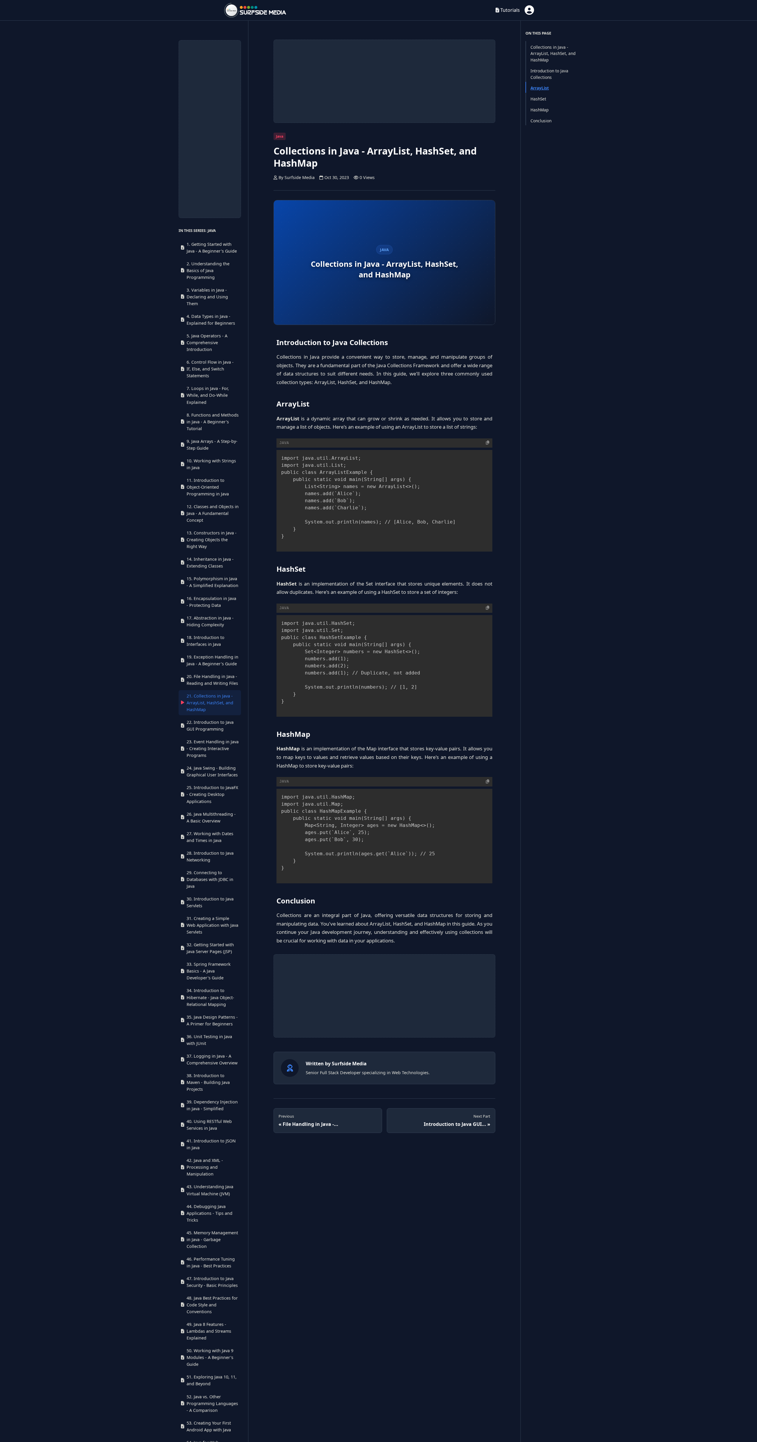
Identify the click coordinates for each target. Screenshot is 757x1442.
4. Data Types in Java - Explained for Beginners (211, 319)
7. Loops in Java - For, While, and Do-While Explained (208, 395)
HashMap (539, 110)
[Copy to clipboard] (487, 442)
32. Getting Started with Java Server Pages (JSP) (210, 948)
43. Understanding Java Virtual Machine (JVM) (210, 1190)
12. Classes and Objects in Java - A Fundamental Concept (213, 513)
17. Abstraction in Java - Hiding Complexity (210, 621)
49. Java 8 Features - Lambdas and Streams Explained (209, 1331)
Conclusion (540, 120)
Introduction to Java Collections (549, 74)
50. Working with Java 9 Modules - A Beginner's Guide (210, 1357)
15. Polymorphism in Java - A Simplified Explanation (212, 582)
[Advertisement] (210, 129)
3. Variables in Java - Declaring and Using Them (207, 296)
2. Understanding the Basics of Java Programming (208, 270)
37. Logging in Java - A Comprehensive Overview (212, 1059)
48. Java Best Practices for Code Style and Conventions (212, 1304)
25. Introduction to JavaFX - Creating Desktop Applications (212, 794)
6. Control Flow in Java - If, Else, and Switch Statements (210, 368)
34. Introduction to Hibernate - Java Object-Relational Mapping (210, 997)
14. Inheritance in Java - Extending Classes (210, 562)
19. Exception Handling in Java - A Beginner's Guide (212, 660)
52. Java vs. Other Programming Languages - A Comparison (212, 1403)
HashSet (538, 99)
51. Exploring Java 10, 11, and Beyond (212, 1380)
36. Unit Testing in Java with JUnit (209, 1040)
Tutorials (509, 10)
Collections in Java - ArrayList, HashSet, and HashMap (552, 53)
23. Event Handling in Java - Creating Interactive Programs (213, 748)
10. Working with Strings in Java (211, 464)
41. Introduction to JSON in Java (211, 1144)
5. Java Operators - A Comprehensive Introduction (207, 342)
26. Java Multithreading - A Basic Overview (211, 817)
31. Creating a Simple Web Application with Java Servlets (212, 925)
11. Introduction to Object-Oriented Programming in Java (208, 487)
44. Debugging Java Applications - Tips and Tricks (209, 1212)
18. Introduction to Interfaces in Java (205, 640)
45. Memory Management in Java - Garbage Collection (212, 1239)
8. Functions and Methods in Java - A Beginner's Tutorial (213, 421)
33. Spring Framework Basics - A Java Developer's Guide (209, 971)
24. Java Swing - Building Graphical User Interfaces (212, 771)
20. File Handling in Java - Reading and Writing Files (212, 680)
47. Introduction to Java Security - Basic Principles (212, 1282)
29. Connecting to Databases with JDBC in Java (210, 879)
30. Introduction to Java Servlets (210, 902)
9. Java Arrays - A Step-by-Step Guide (212, 444)
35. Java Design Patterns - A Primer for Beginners (212, 1020)
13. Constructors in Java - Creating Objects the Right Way (212, 539)
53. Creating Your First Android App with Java (209, 1426)
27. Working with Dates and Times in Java (210, 836)
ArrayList (539, 88)
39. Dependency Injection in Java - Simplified (212, 1105)
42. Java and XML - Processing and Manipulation (205, 1167)
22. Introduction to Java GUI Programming (210, 725)
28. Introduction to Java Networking (210, 856)
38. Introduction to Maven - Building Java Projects (208, 1082)
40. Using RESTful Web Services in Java (209, 1125)
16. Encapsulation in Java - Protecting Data (211, 601)
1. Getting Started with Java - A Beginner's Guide (212, 247)
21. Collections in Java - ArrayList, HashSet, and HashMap (210, 702)
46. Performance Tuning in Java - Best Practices (211, 1262)
